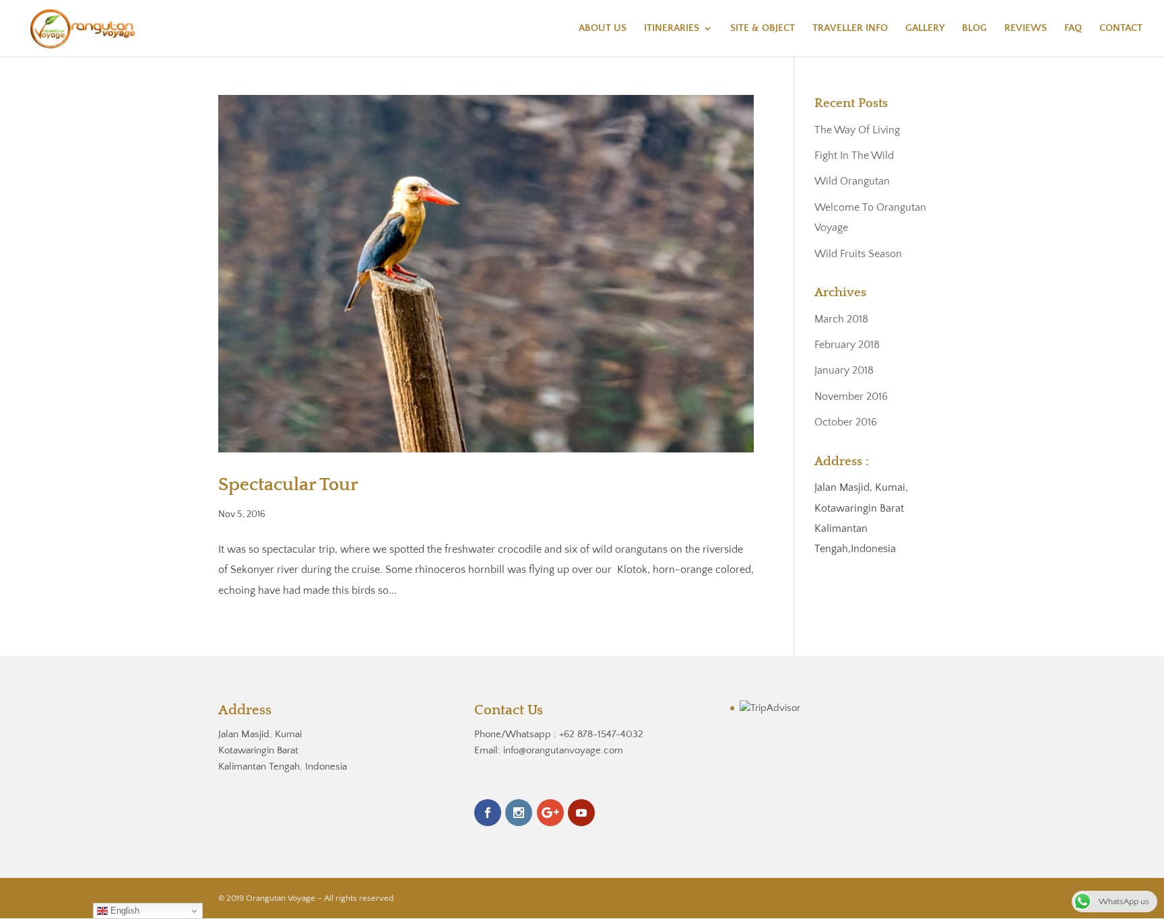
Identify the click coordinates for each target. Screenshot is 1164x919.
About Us (602, 29)
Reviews (1025, 29)
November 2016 (851, 396)
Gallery (924, 29)
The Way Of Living (857, 130)
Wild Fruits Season (858, 254)
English (123, 911)
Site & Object (762, 29)
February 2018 (847, 345)
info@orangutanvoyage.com (563, 750)
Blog (974, 29)
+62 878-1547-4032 (601, 734)
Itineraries (671, 29)
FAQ (1073, 29)
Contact (1120, 29)
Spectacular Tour (288, 485)
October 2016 (845, 422)
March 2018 (841, 319)
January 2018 (844, 370)
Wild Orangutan (852, 181)
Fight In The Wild (854, 155)
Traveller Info (850, 29)
